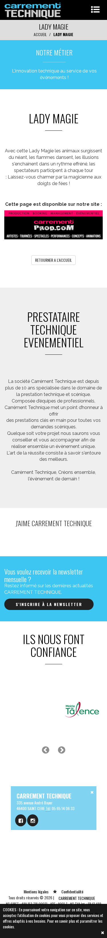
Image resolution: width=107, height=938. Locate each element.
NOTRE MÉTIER (54, 52)
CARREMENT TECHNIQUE (76, 898)
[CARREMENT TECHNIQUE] (33, 9)
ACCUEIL (40, 34)
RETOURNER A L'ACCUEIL (53, 260)
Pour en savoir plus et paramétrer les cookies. (52, 923)
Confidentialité (72, 892)
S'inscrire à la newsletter (49, 604)
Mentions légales (36, 892)
